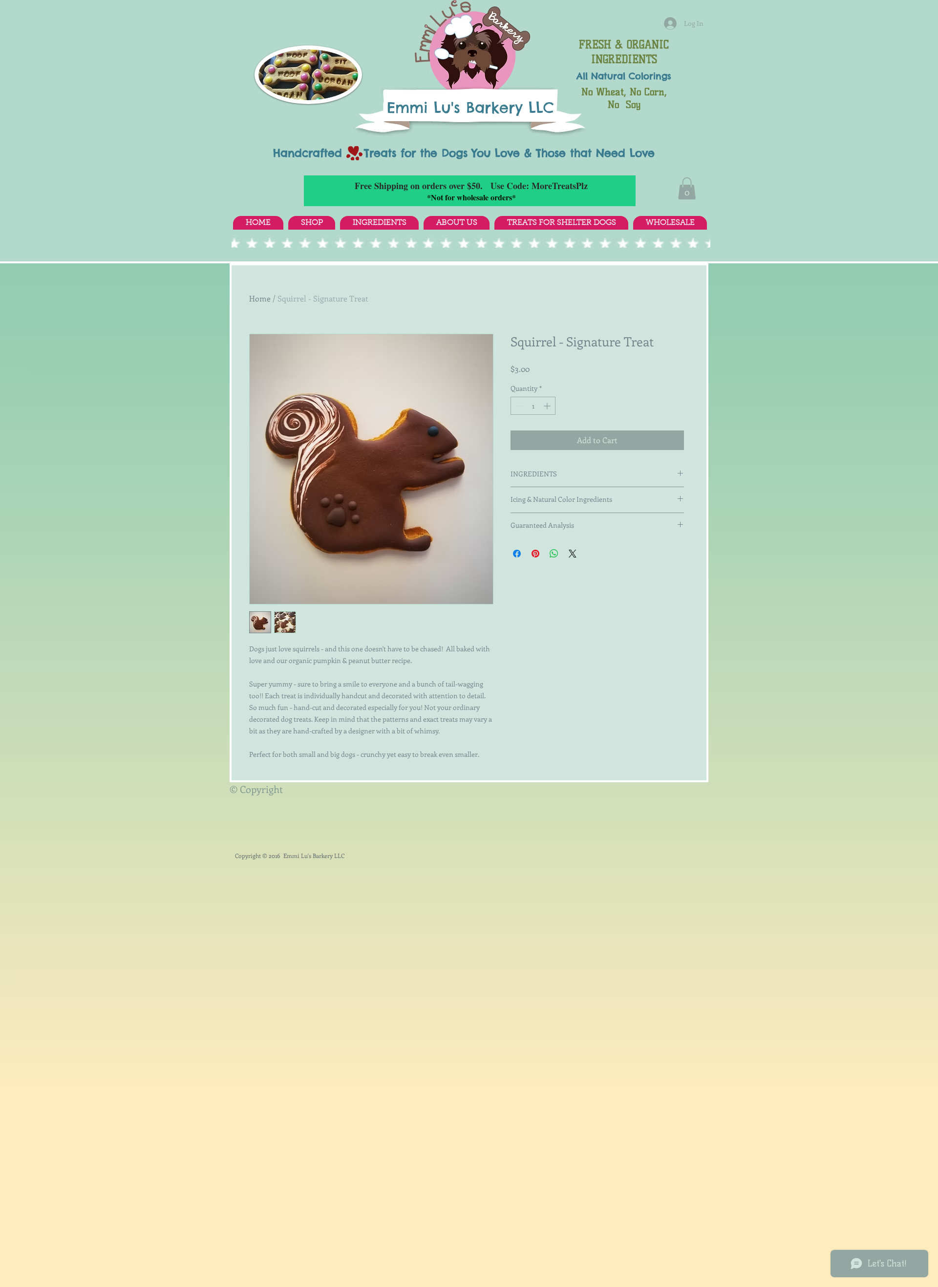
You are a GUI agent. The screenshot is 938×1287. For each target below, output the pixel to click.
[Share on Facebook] (517, 553)
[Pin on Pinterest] (535, 553)
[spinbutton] (533, 405)
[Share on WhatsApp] (554, 553)
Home (260, 298)
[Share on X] (572, 553)
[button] (687, 188)
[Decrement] (518, 405)
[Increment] (548, 405)
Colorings (650, 76)
